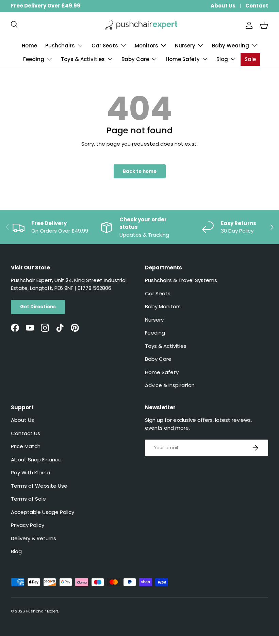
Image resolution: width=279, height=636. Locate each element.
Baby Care (158, 359)
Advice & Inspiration (170, 385)
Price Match (25, 446)
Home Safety (162, 372)
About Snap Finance (36, 459)
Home (29, 45)
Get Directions (38, 307)
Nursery (154, 319)
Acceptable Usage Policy (42, 512)
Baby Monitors (163, 306)
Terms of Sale (28, 498)
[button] (264, 25)
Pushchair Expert (42, 611)
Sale (250, 59)
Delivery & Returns (33, 538)
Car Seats (157, 293)
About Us (223, 5)
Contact (256, 5)
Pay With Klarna (30, 472)
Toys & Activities (165, 346)
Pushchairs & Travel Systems (181, 280)
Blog (16, 551)
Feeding (155, 332)
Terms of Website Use (39, 485)
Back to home (140, 171)
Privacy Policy (27, 525)
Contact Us (25, 433)
